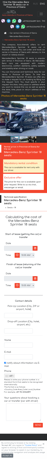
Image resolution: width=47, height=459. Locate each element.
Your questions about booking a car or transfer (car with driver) (21, 399)
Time (8, 255)
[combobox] (9, 376)
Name (7, 340)
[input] (18, 248)
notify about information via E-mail (22, 364)
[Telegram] (8, 21)
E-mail (7, 352)
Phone (7, 371)
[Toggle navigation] (41, 14)
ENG (42, 4)
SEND (38, 425)
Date (8, 243)
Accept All (7, 456)
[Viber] (3, 21)
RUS (35, 4)
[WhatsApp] (14, 21)
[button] (45, 119)
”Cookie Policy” (31, 445)
